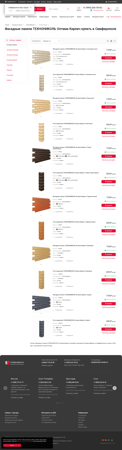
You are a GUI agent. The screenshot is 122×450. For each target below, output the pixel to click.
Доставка (37, 2)
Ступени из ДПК (47, 420)
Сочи (96, 379)
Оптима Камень (12, 60)
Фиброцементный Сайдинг (14, 420)
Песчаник (10, 75)
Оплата (43, 2)
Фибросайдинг (44, 17)
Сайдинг (7, 17)
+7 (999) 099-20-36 (72, 382)
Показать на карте (17, 397)
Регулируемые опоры (49, 422)
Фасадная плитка (98, 17)
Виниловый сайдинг (11, 415)
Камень (9, 70)
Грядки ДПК (46, 418)
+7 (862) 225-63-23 (100, 382)
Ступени (87, 17)
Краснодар (70, 379)
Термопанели (32, 17)
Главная (7, 25)
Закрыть (118, 448)
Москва (14, 379)
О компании (21, 2)
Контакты (30, 2)
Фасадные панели (19, 17)
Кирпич (9, 80)
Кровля (54, 17)
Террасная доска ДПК (66, 17)
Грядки (79, 17)
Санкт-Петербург (45, 379)
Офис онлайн (57, 2)
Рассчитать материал (108, 61)
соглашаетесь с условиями (25, 441)
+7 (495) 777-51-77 (17, 382)
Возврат (49, 2)
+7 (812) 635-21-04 (44, 382)
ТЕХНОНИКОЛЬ (30, 25)
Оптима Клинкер (12, 55)
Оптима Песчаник (12, 50)
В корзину (108, 58)
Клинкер (10, 65)
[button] (115, 388)
